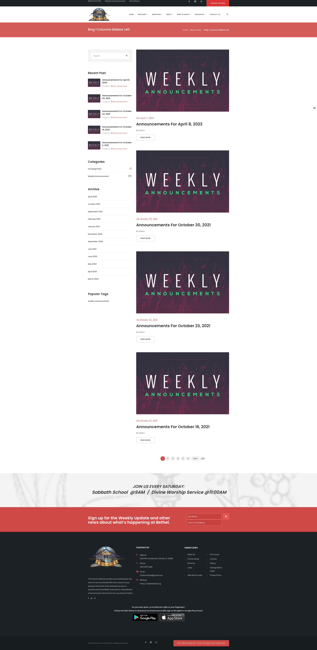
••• (188, 458)
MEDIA (168, 14)
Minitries (191, 563)
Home (185, 30)
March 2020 (93, 279)
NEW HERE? (142, 14)
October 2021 (94, 204)
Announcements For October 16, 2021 (173, 427)
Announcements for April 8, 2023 (169, 124)
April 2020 (92, 271)
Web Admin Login (195, 575)
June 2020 (92, 256)
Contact (213, 559)
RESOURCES (199, 14)
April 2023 (92, 196)
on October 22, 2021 (147, 320)
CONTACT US (215, 14)
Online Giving (193, 559)
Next (195, 458)
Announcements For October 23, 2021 (173, 326)
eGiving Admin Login (216, 569)
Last (203, 458)
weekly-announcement (98, 301)
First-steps (214, 554)
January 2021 (94, 226)
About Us (191, 554)
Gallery (213, 563)
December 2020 (95, 234)
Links (190, 567)
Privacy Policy (216, 575)
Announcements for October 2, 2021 (117, 144)
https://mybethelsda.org (150, 583)
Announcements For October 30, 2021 (173, 225)
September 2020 (95, 241)
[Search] (127, 55)
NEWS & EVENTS (183, 14)
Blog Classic (195, 30)
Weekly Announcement (119, 86)
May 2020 (92, 264)
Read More (145, 137)
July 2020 (92, 249)
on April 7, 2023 (145, 118)
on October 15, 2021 (146, 421)
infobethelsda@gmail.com (151, 575)
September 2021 (95, 211)
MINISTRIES (156, 14)
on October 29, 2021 (147, 219)
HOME (131, 14)
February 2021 (94, 219)
